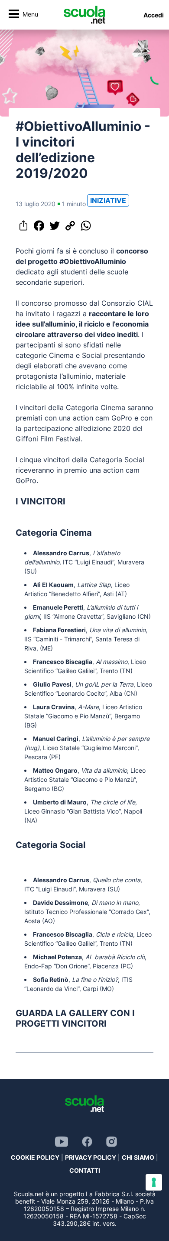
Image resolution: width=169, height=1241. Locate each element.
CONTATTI (84, 1170)
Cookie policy (35, 1157)
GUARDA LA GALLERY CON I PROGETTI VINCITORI (75, 1018)
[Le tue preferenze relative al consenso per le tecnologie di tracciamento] (154, 1182)
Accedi (153, 15)
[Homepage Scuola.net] (84, 14)
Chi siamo (138, 1157)
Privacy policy (90, 1157)
